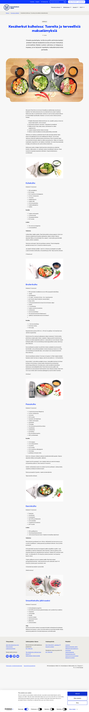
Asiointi (75, 7)
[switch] (40, 709)
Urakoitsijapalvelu (69, 652)
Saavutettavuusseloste (29, 665)
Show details (72, 709)
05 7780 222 (29, 648)
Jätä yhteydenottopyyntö (12, 645)
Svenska (32, 1)
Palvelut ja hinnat (55, 7)
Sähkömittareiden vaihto (71, 646)
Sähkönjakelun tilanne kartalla (33, 655)
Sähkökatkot (66, 7)
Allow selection (77, 698)
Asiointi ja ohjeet (50, 646)
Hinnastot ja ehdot (70, 657)
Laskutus (67, 645)
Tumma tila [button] (45, 1)
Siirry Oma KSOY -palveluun (76, 1)
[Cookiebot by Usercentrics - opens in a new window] (9, 709)
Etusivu (7, 13)
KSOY (81, 7)
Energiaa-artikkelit (15, 13)
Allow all (77, 693)
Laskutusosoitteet (10, 648)
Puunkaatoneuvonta (70, 654)
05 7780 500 (49, 652)
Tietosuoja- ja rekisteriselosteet (14, 665)
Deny (77, 702)
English (37, 1)
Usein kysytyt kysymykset (71, 656)
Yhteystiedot (9, 646)
